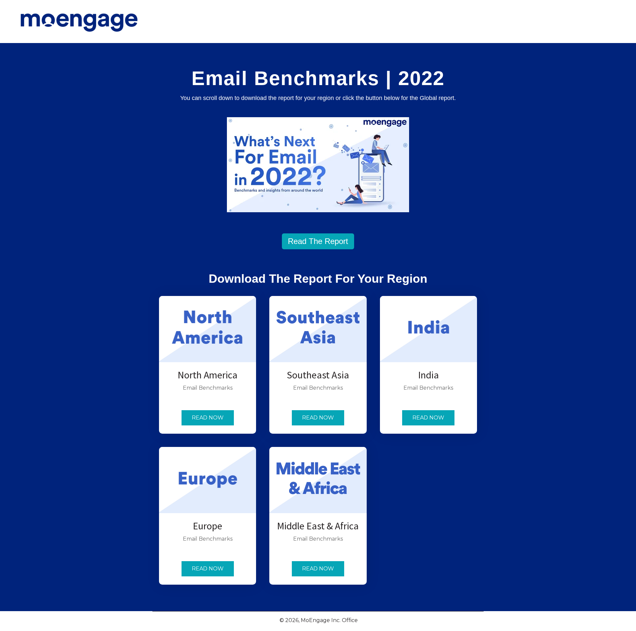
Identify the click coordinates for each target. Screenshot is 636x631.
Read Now (208, 417)
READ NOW (318, 568)
